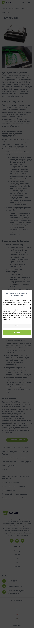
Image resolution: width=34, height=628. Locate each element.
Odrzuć (17, 326)
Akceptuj (17, 332)
